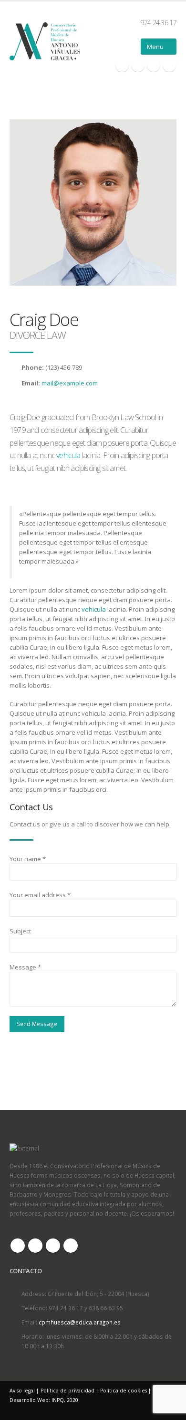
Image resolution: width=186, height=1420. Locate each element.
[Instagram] (169, 65)
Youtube (53, 1245)
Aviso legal (22, 1390)
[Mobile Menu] (158, 46)
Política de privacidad (67, 1390)
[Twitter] (138, 65)
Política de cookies (123, 1390)
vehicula (68, 455)
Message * (25, 967)
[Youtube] (153, 65)
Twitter (35, 1245)
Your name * (28, 858)
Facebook (17, 1245)
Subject (20, 931)
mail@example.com (69, 383)
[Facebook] (122, 65)
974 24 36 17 (158, 22)
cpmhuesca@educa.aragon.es (80, 1322)
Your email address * (40, 895)
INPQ (58, 1400)
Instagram (70, 1245)
